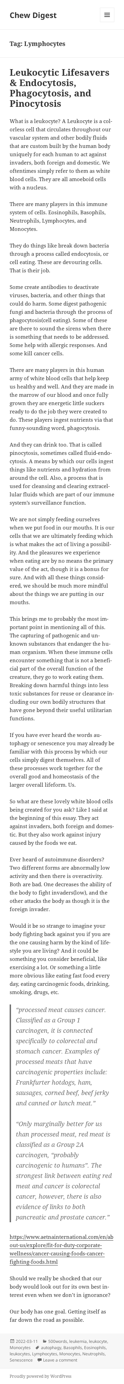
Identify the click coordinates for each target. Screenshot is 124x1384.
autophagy (51, 1347)
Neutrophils (93, 1354)
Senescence (21, 1360)
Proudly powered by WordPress (40, 1376)
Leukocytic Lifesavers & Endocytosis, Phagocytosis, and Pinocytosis (60, 88)
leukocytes (20, 1354)
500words (57, 1341)
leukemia (78, 1341)
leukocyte (98, 1341)
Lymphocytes (44, 1354)
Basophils (72, 1347)
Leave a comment (60, 1360)
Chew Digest (33, 15)
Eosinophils (95, 1347)
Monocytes (20, 1347)
